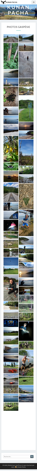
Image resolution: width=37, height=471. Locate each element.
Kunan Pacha (11, 2)
